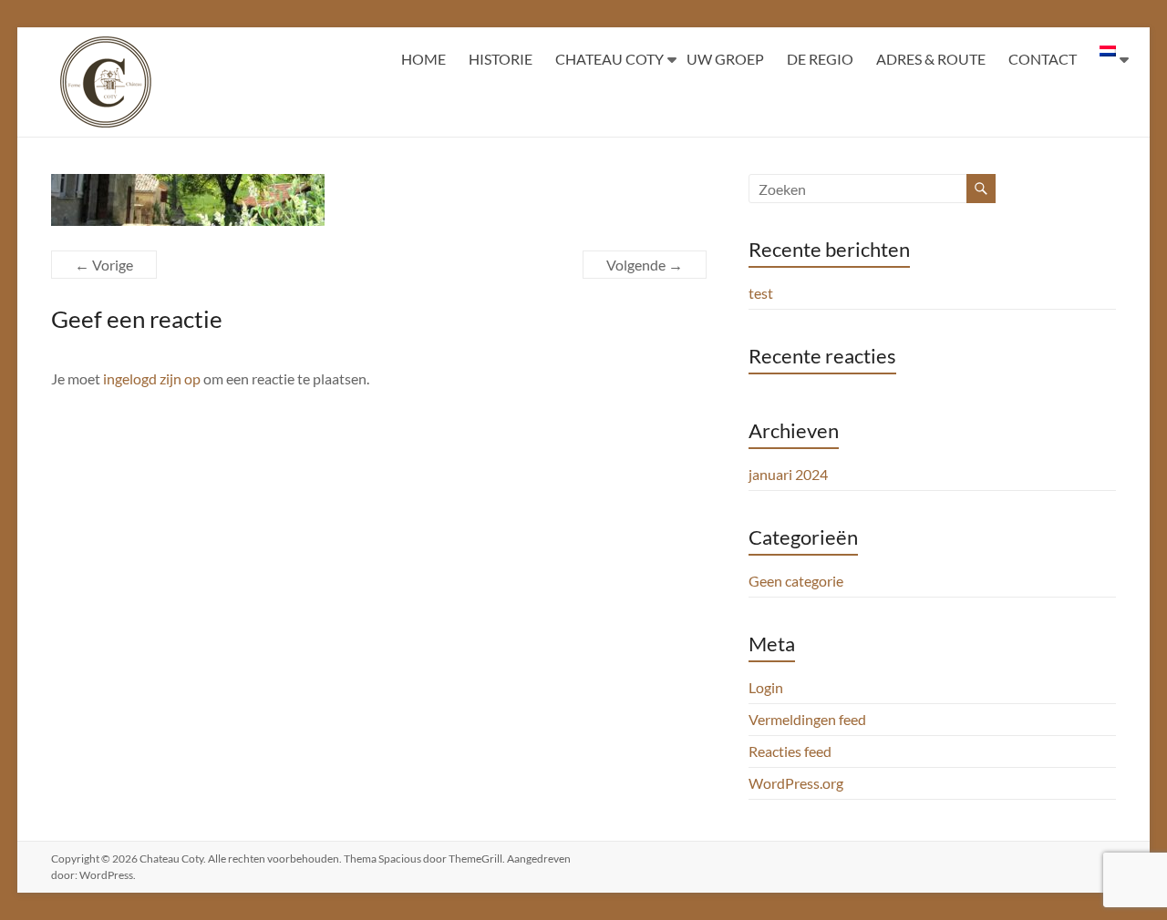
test (761, 293)
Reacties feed (790, 751)
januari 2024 (788, 474)
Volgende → (644, 264)
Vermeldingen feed (807, 719)
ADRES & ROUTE (931, 58)
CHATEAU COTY (609, 58)
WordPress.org (796, 783)
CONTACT (1042, 58)
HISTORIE (500, 58)
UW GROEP (725, 58)
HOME (423, 58)
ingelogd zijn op (152, 378)
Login (766, 687)
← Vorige (104, 264)
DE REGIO (820, 58)
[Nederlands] (1108, 59)
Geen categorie (796, 580)
